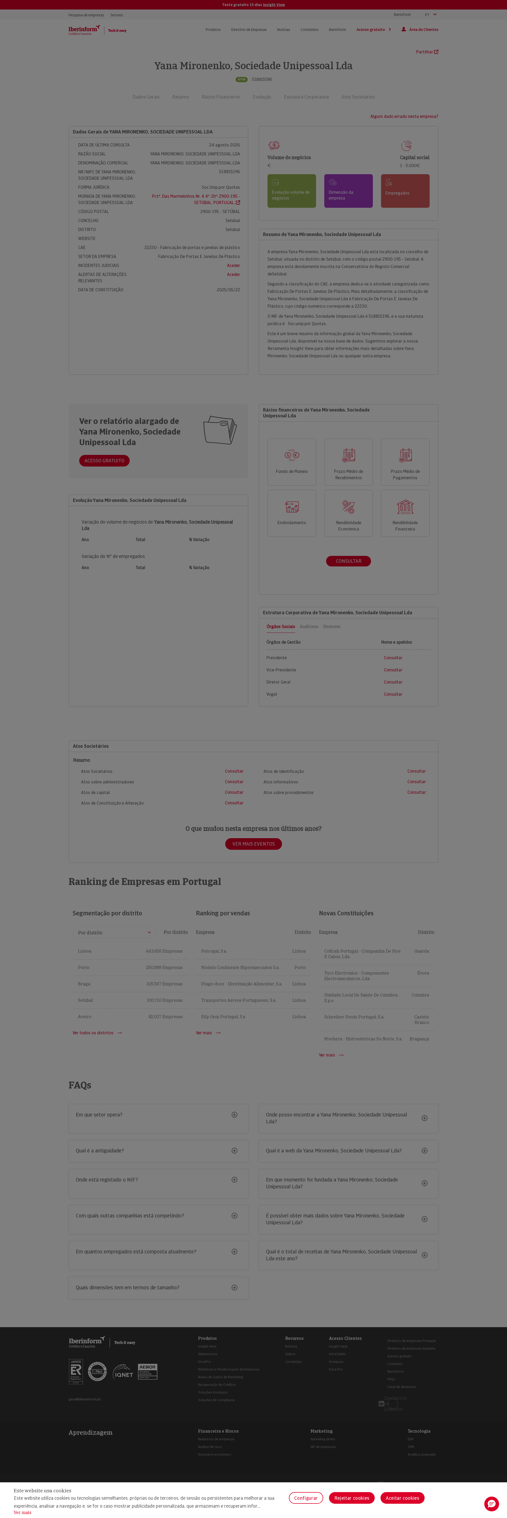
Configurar (306, 1498)
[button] (491, 1504)
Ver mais (22, 1512)
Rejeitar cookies (351, 1498)
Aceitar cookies (402, 1498)
